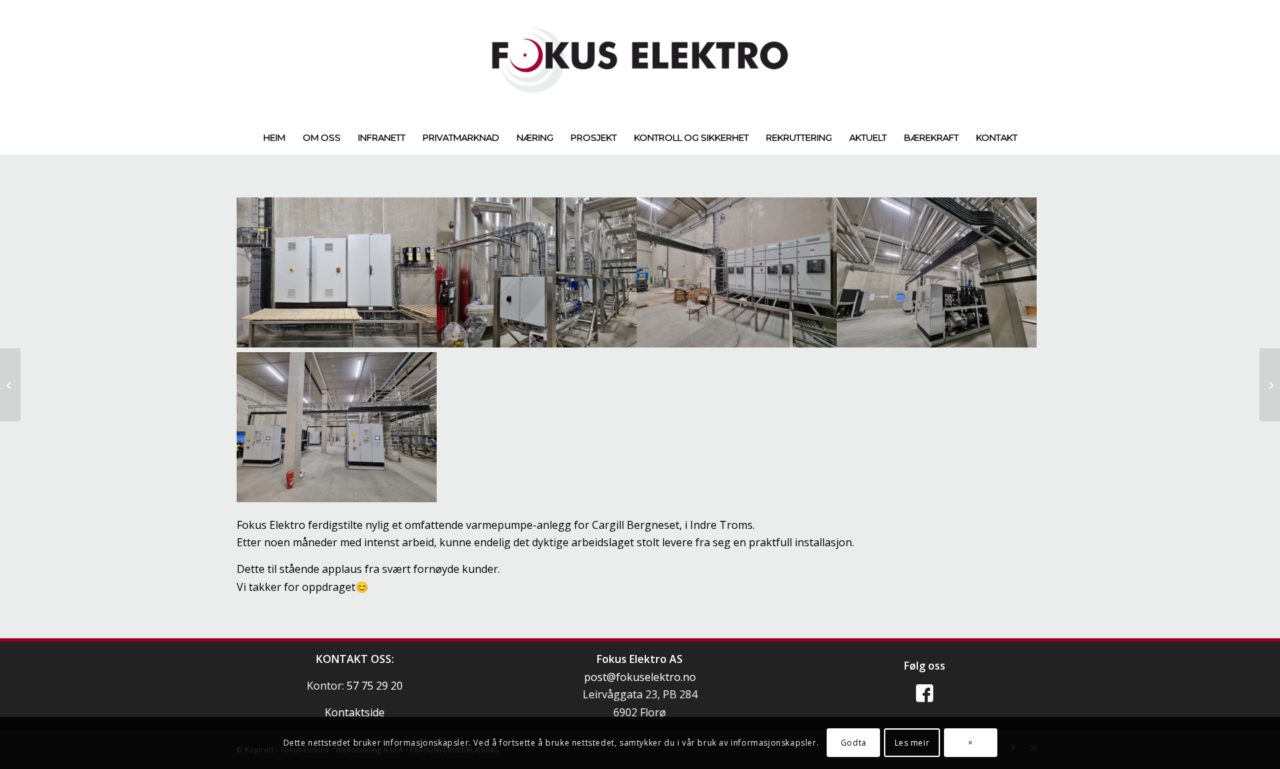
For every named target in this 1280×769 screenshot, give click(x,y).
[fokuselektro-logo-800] (640, 60)
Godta (854, 742)
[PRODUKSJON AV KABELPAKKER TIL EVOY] (10, 385)
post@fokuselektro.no (640, 677)
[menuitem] (274, 137)
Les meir (912, 742)
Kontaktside (355, 712)
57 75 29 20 (375, 685)
